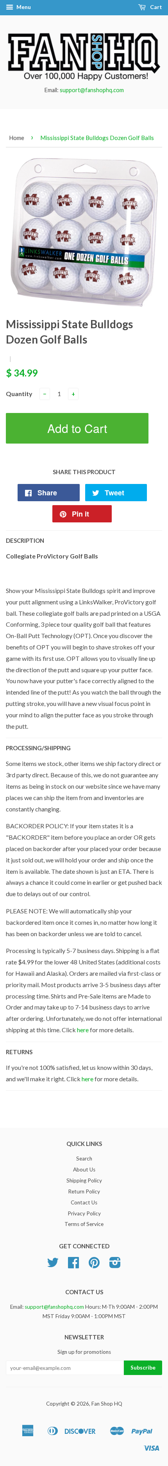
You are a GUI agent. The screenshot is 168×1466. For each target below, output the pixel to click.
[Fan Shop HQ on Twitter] (53, 1265)
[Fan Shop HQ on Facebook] (73, 1265)
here (83, 1029)
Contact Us (84, 1202)
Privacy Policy (84, 1213)
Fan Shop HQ (106, 1404)
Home (16, 137)
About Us (84, 1169)
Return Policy (84, 1191)
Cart (155, 7)
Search (84, 1158)
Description (25, 540)
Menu (23, 7)
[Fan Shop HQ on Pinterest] (94, 1265)
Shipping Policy (84, 1180)
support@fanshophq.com (92, 90)
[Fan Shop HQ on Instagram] (115, 1265)
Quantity (19, 393)
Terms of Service (84, 1224)
